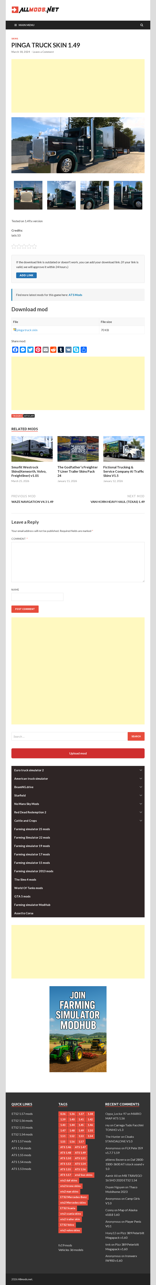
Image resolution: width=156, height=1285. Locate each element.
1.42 (90, 1119)
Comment (19, 538)
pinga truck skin (27, 330)
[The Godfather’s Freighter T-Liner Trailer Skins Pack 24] (78, 463)
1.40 (72, 1119)
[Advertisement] (78, 86)
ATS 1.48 (65, 1152)
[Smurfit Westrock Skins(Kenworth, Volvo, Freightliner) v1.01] (32, 463)
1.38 (90, 1113)
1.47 (62, 1130)
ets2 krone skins (70, 1185)
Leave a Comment (43, 51)
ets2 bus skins (83, 1174)
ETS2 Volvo (67, 1224)
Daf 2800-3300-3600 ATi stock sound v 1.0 (124, 1164)
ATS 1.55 (65, 1169)
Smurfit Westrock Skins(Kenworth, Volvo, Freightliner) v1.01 (28, 471)
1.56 (72, 1141)
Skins (14, 38)
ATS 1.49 (29, 415)
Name (15, 589)
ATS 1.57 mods (21, 1141)
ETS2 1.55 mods (22, 1127)
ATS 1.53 (65, 1163)
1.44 (72, 1125)
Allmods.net (25, 1279)
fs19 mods (65, 1245)
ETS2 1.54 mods (22, 1134)
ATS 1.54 (80, 1163)
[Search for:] (78, 736)
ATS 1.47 (80, 1147)
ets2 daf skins (68, 1180)
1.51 (62, 1136)
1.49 (81, 1130)
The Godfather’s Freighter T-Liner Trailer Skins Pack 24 (77, 471)
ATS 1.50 (65, 1158)
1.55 (62, 1141)
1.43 (62, 1125)
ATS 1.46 (65, 1147)
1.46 (90, 1125)
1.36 (72, 1113)
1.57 (81, 1141)
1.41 (81, 1119)
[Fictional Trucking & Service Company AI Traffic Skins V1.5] (124, 463)
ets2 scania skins (70, 1213)
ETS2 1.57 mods (22, 1113)
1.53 (81, 1136)
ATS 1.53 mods (21, 1168)
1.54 (90, 1136)
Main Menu (26, 25)
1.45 (81, 1125)
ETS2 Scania (67, 1208)
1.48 (72, 1130)
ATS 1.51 (80, 1158)
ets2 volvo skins (70, 1230)
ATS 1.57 (65, 1174)
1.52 (72, 1136)
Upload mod (78, 753)
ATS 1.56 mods (21, 1148)
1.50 (90, 1130)
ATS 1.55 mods (21, 1155)
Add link (26, 275)
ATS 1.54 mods (21, 1162)
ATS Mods (75, 295)
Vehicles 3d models (70, 1250)
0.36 (62, 1113)
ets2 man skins (69, 1191)
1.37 (81, 1113)
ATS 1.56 (80, 1169)
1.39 (62, 1119)
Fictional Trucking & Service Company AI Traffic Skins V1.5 (123, 471)
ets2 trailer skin (70, 1219)
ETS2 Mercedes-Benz (73, 1197)
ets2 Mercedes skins (73, 1202)
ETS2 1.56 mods (22, 1120)
